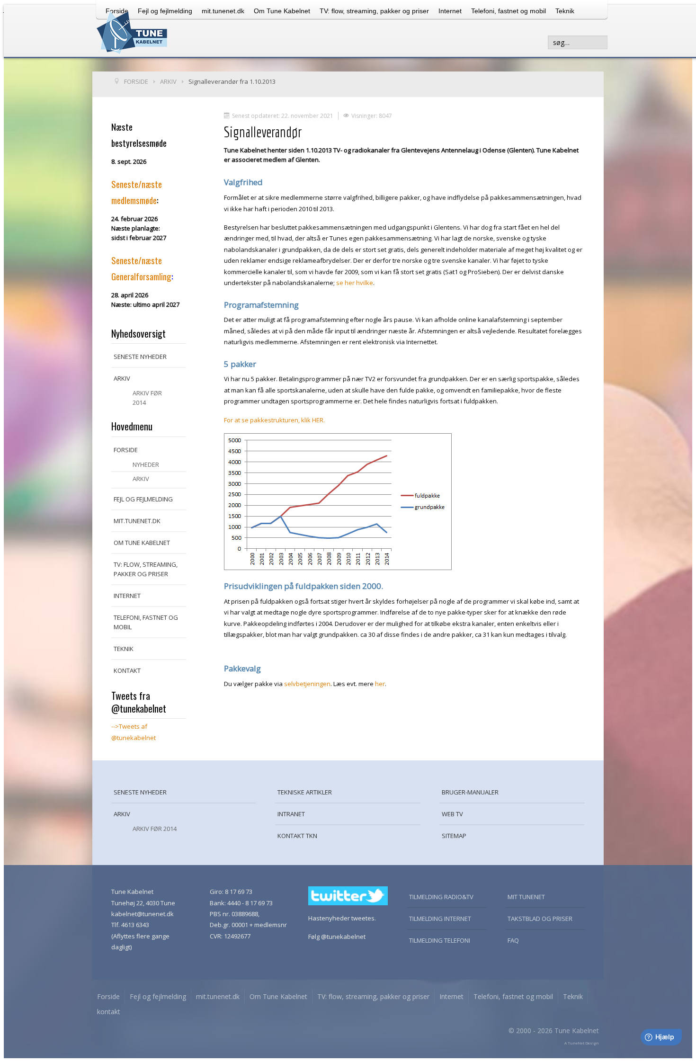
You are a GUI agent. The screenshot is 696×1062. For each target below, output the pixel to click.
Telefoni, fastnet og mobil (508, 11)
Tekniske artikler (304, 792)
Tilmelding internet (440, 918)
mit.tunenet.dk (223, 11)
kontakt (127, 670)
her (380, 683)
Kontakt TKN (297, 835)
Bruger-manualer (470, 792)
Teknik (564, 11)
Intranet (291, 814)
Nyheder (146, 464)
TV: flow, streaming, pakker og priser (374, 11)
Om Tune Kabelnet (282, 11)
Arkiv (122, 378)
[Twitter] (348, 895)
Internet (450, 11)
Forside (126, 450)
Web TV (452, 814)
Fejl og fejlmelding (143, 499)
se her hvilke (354, 282)
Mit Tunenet (526, 896)
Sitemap (454, 835)
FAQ (513, 940)
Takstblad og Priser (540, 918)
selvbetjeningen (307, 683)
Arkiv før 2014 (147, 398)
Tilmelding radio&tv (441, 896)
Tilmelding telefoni (439, 940)
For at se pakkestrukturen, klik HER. (274, 420)
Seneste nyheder (140, 356)
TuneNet (576, 1042)
